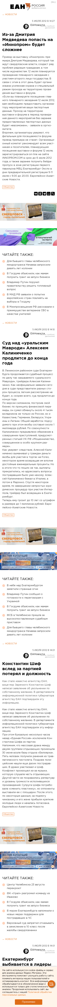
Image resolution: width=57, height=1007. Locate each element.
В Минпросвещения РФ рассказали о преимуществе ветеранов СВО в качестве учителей (30, 310)
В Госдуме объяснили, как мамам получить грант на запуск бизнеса (28, 275)
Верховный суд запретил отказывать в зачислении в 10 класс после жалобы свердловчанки (30, 926)
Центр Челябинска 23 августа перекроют (26, 886)
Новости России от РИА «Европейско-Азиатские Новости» (20, 7)
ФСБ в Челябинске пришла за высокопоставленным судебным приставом (27, 619)
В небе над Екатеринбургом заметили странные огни (25, 587)
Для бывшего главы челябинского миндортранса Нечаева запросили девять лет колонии (28, 265)
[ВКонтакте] (36, 193)
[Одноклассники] (40, 193)
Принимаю (28, 1002)
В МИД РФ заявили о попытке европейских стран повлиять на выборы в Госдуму (27, 298)
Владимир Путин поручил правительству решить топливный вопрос (29, 286)
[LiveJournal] (53, 193)
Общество (8, 187)
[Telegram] (44, 193)
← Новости (9, 14)
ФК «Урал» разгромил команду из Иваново (28, 895)
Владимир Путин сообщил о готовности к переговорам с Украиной (25, 598)
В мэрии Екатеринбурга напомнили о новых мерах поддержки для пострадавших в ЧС (30, 914)
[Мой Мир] (48, 193)
